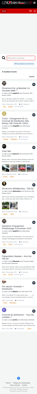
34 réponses (24, 174)
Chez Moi (6, 151)
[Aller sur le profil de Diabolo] (4, 281)
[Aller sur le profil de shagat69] (4, 113)
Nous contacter (15, 385)
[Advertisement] (18, 33)
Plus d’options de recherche (24, 64)
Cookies (24, 385)
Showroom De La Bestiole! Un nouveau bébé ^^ (16, 89)
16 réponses (24, 242)
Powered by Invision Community (18, 391)
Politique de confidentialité (21, 383)
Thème (8, 383)
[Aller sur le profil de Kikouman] (4, 251)
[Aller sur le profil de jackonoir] (4, 146)
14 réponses (20, 328)
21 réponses (24, 137)
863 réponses (24, 104)
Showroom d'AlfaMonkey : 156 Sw (18, 188)
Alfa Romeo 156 (27, 291)
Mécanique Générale (27, 320)
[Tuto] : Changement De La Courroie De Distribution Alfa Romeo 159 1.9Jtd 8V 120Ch (15, 121)
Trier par (31, 76)
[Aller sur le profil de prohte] (4, 310)
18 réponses (20, 300)
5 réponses (24, 211)
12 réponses (24, 272)
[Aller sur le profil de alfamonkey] (4, 183)
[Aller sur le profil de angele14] (4, 83)
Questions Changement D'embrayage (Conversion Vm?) (16, 227)
